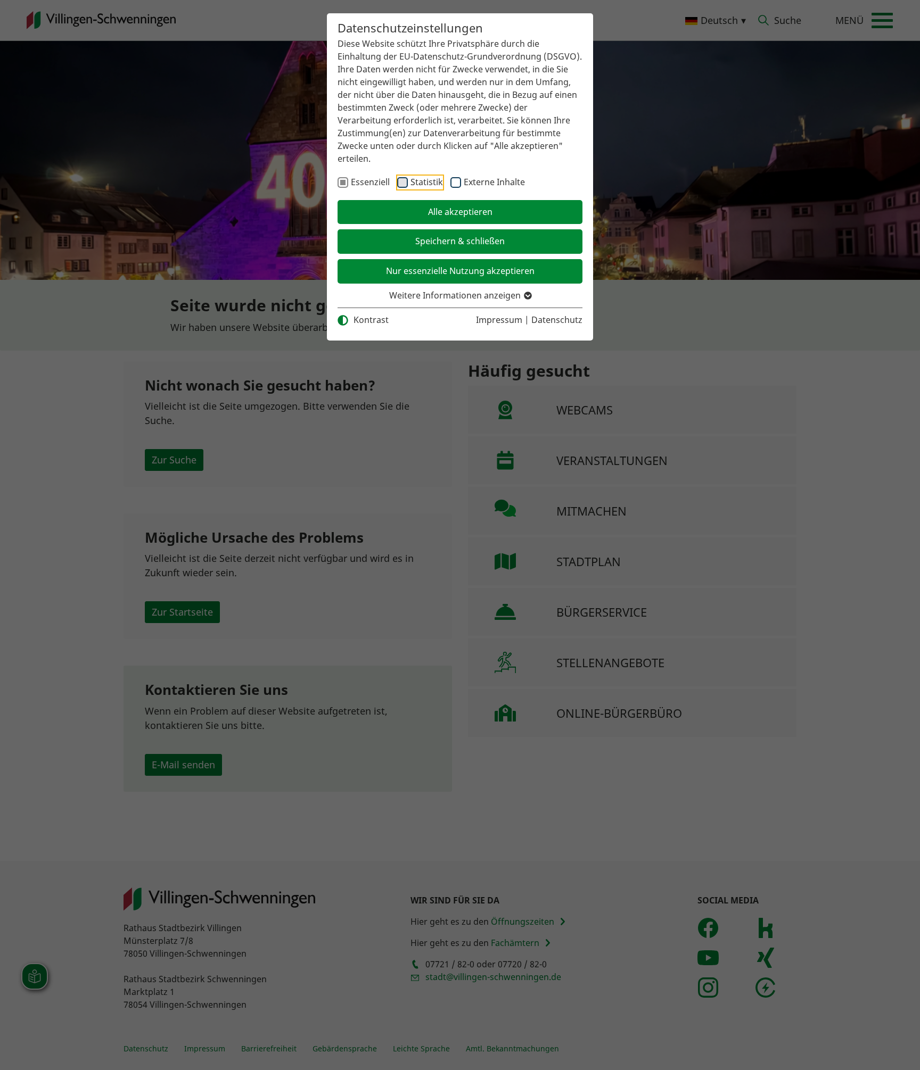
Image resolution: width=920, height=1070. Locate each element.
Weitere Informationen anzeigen (456, 295)
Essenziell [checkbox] (370, 182)
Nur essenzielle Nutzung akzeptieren (460, 271)
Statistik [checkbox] (426, 182)
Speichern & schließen (460, 241)
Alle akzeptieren (460, 212)
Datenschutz (556, 320)
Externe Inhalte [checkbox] (494, 182)
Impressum (499, 320)
